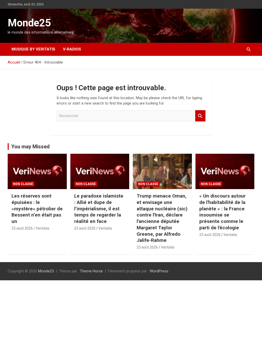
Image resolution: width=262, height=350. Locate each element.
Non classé (23, 184)
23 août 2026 (22, 228)
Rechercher (200, 116)
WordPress (159, 271)
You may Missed (30, 146)
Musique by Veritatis (33, 49)
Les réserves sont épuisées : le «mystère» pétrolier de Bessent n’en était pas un (37, 208)
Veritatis (42, 228)
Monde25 (29, 23)
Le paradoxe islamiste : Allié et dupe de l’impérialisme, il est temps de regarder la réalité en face (98, 208)
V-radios (72, 49)
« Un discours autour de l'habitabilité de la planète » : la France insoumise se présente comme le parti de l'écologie (222, 211)
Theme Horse (91, 271)
